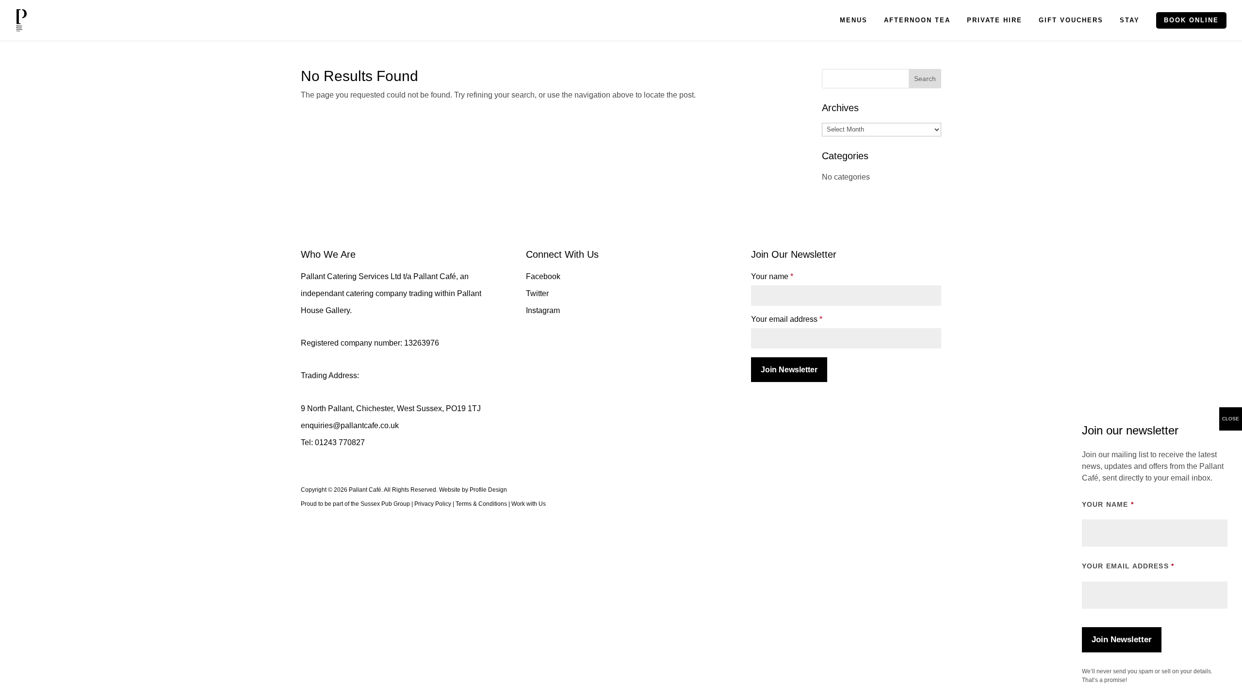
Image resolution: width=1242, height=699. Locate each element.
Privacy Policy (432, 503)
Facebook (543, 276)
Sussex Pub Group (385, 503)
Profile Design (488, 489)
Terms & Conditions (481, 503)
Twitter (537, 293)
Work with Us (528, 503)
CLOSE (1230, 418)
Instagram (543, 310)
